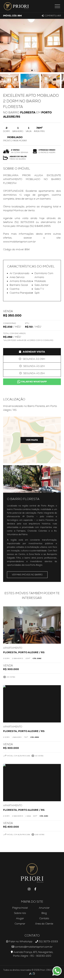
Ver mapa (32, 440)
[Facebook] (35, 889)
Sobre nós (20, 913)
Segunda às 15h (34, 373)
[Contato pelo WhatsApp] (57, 971)
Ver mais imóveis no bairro (27, 574)
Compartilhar (52, 15)
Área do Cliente (44, 923)
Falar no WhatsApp (34, 381)
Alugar (20, 918)
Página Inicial (20, 907)
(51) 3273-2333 (48, 941)
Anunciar (44, 907)
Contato (44, 918)
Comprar (20, 923)
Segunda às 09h (34, 359)
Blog (44, 913)
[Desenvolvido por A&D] (32, 973)
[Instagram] (29, 889)
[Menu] (57, 6)
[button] (32, 70)
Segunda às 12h (34, 366)
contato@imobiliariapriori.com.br (33, 946)
